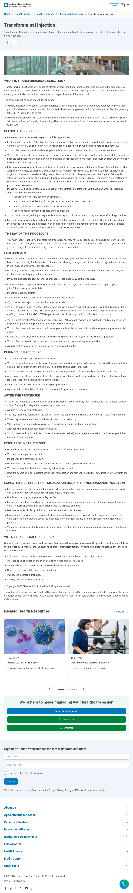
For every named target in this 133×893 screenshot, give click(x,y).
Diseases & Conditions (71, 14)
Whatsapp (68, 728)
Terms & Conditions (33, 773)
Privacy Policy (64, 790)
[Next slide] (83, 689)
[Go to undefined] (5, 888)
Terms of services (85, 790)
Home (7, 14)
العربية (114, 5)
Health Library (23, 14)
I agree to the (26, 773)
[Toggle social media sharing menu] (7, 42)
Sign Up (11, 781)
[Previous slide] (50, 689)
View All (120, 611)
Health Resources (45, 14)
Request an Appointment (66, 711)
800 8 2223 (68, 719)
